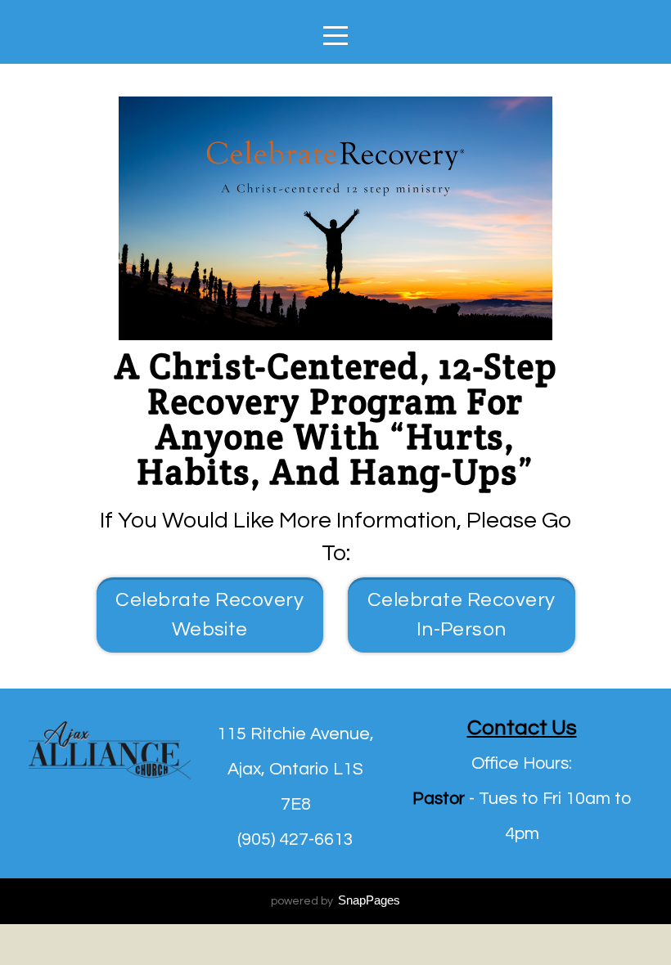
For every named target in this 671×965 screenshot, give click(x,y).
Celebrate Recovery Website (209, 615)
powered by (335, 901)
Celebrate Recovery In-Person (461, 615)
